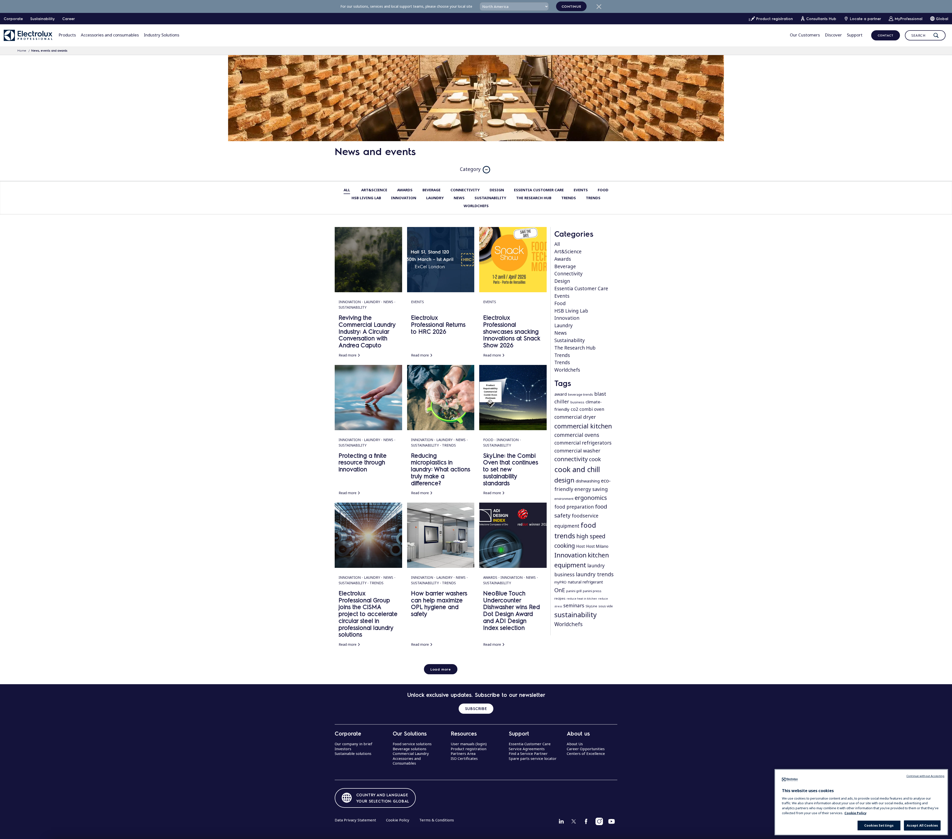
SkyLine (591, 606)
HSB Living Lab (571, 311)
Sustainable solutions (353, 753)
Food (560, 303)
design (564, 480)
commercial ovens (576, 434)
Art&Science (568, 251)
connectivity (571, 459)
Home (21, 50)
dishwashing (588, 481)
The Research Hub (574, 348)
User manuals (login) (469, 743)
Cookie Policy (397, 819)
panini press (592, 591)
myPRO (560, 582)
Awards (562, 259)
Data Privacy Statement (355, 819)
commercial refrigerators (583, 443)
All (557, 244)
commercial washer (577, 450)
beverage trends (580, 394)
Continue (571, 6)
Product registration (468, 748)
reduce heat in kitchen (582, 598)
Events (561, 296)
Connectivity (568, 273)
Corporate (13, 18)
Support (855, 35)
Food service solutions (412, 743)
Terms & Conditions (436, 819)
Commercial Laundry (411, 753)
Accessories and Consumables (407, 761)
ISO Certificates (464, 758)
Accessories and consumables (110, 35)
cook (595, 459)
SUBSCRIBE (476, 708)
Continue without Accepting (925, 776)
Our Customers (805, 35)
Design (562, 281)
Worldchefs (567, 370)
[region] (861, 802)
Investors (343, 748)
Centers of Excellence (586, 753)
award (560, 394)
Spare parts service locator (533, 758)
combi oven (591, 409)
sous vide (605, 606)
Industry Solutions (161, 35)
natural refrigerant (585, 582)
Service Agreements (527, 748)
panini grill (574, 591)
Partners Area (463, 753)
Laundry (563, 325)
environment (563, 498)
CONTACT (885, 35)
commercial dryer (575, 417)
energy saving (591, 489)
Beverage (565, 266)
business (577, 402)
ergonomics (591, 498)
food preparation (574, 507)
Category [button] (470, 169)
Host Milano (597, 546)
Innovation (566, 318)
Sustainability (42, 18)
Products (67, 35)
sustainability (575, 614)
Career (68, 18)
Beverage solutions (409, 748)
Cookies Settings (878, 825)
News (560, 333)
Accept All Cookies (922, 825)
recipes (559, 598)
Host (580, 546)
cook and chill (577, 469)
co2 (574, 409)
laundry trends (595, 574)
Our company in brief (353, 743)
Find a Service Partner (528, 753)
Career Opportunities (586, 748)
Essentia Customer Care (581, 288)
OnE (559, 590)
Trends (562, 355)
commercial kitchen (583, 426)
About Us (575, 743)
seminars (573, 605)
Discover (833, 35)
